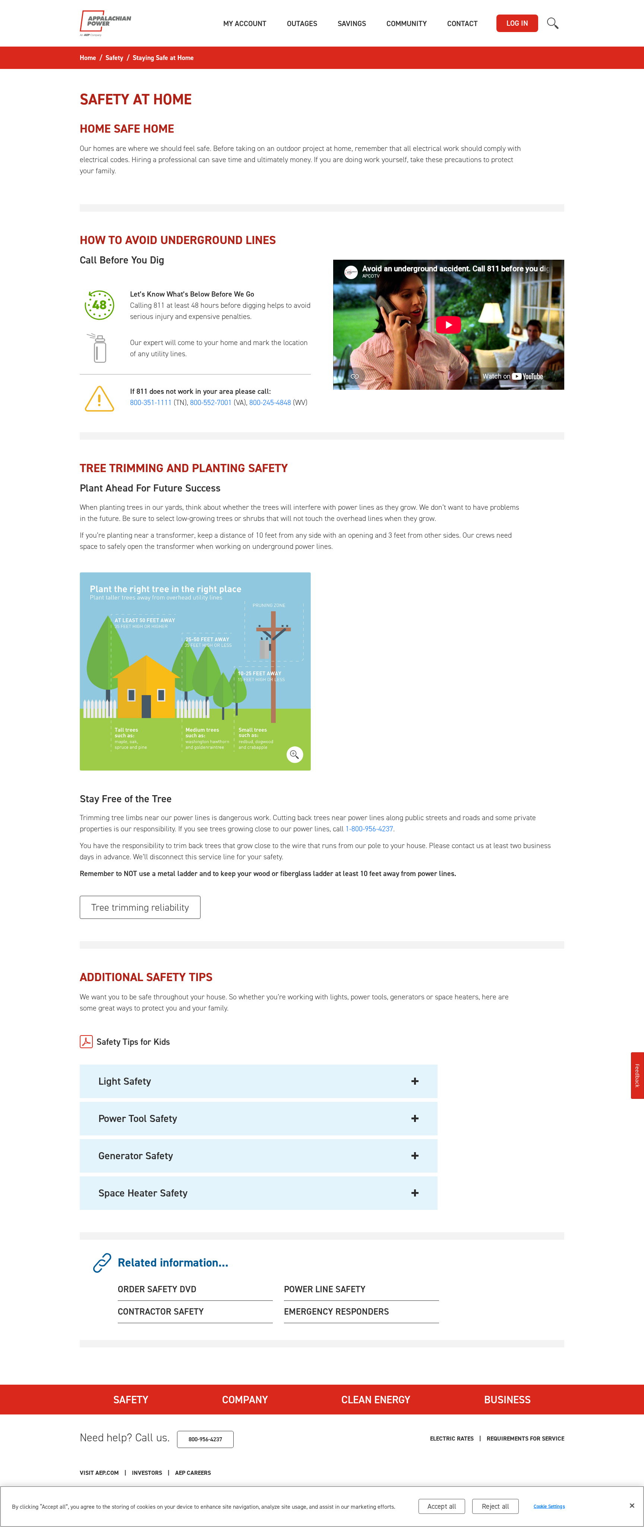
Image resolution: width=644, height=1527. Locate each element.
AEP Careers (193, 1473)
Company (245, 1399)
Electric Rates (452, 1438)
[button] (244, 23)
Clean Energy (375, 1399)
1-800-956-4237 (369, 829)
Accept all (442, 1506)
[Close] (632, 1506)
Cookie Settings (549, 1506)
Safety (130, 1399)
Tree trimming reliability (140, 907)
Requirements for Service (525, 1438)
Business (507, 1399)
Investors (147, 1473)
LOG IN (517, 23)
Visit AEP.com (99, 1473)
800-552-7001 (211, 402)
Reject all (495, 1506)
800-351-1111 (151, 402)
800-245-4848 (270, 402)
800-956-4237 (205, 1439)
